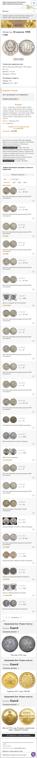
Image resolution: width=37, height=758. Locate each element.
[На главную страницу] (14, 3)
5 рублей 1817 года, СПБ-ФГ (18, 691)
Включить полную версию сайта (13, 751)
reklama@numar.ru (20, 748)
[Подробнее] (10, 190)
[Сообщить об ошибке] (33, 201)
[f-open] (33, 754)
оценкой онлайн (8, 161)
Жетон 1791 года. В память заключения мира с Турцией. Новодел (18, 729)
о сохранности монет (10, 147)
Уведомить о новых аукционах (19, 735)
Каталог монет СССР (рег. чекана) (19, 15)
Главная (5, 15)
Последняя (21, 617)
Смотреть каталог (10, 631)
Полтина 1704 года (18, 655)
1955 (9, 17)
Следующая (15, 617)
